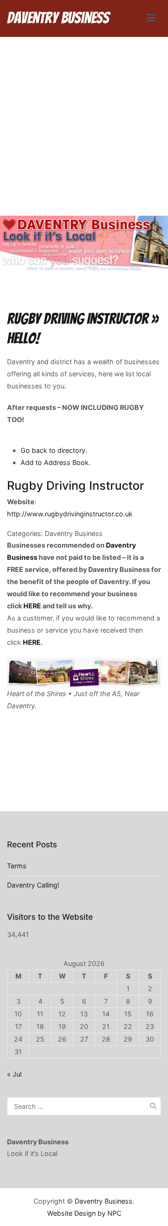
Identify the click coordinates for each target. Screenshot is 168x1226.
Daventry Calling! (33, 885)
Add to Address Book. (56, 462)
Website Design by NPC (84, 1213)
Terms (17, 866)
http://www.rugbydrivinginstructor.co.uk (70, 514)
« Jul (14, 1074)
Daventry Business (58, 18)
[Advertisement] (84, 127)
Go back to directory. (54, 450)
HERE (32, 606)
